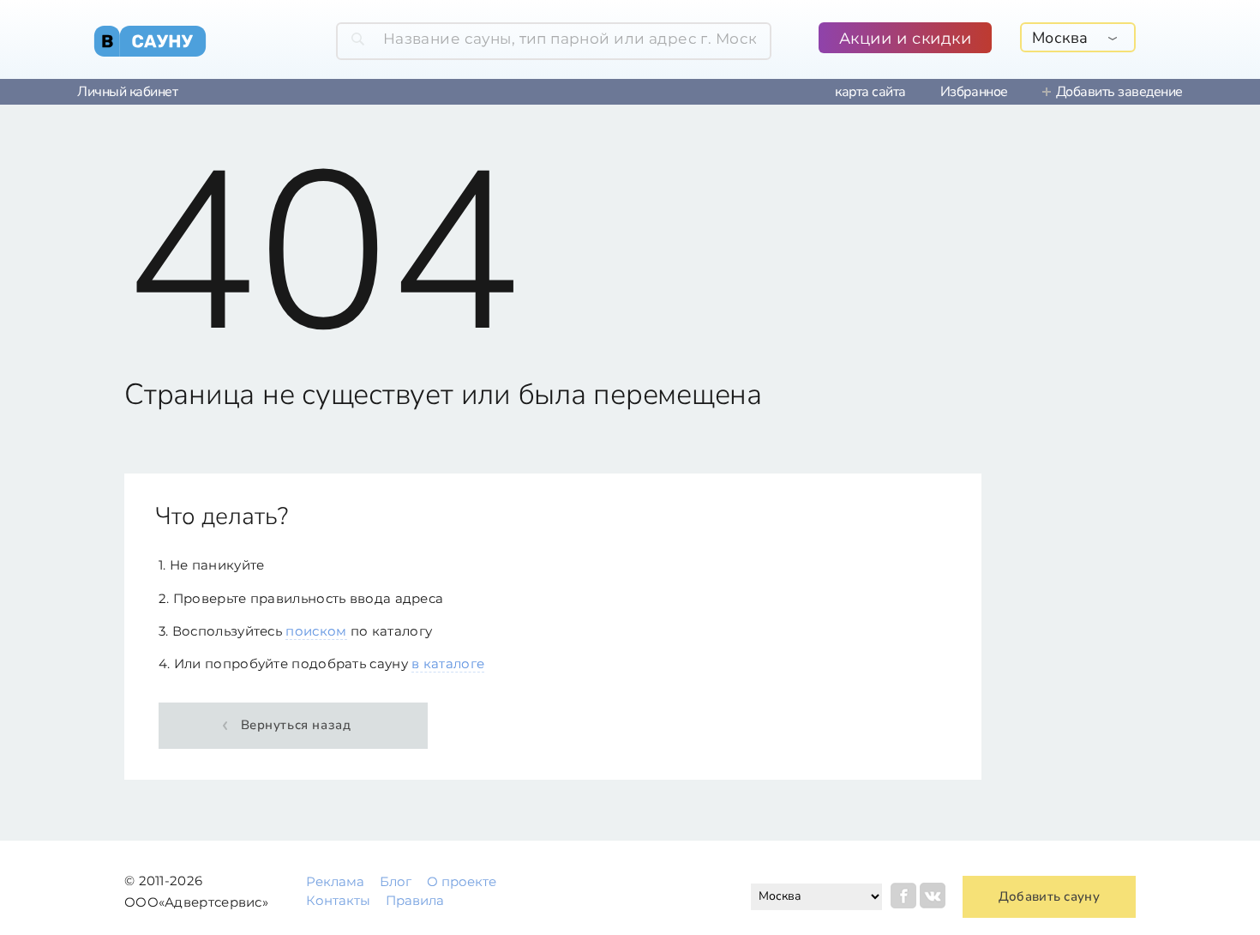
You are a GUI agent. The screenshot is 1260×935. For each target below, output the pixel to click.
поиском (315, 631)
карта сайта (870, 91)
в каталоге (447, 663)
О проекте (461, 881)
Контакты (338, 900)
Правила (415, 900)
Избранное (974, 91)
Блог (395, 881)
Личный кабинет (127, 91)
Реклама (335, 881)
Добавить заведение (1119, 91)
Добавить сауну (1049, 896)
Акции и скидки (905, 38)
